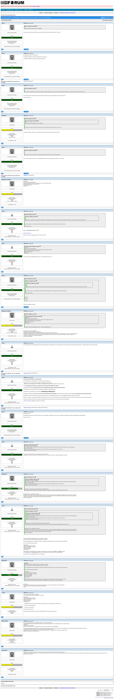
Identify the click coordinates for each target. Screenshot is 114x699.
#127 (25, 211)
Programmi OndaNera (48, 12)
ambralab (4, 115)
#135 (25, 474)
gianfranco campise (6, 179)
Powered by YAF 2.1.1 (98, 697)
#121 (25, 23)
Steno (3, 23)
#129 (25, 275)
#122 (25, 53)
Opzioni (102, 17)
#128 (25, 243)
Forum (3, 9)
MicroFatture (56, 12)
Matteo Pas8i (5, 621)
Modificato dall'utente (27, 400)
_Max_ (3, 211)
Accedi (33, 6)
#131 (25, 343)
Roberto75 (4, 474)
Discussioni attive (9, 9)
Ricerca (16, 9)
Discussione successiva (107, 20)
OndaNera (41, 12)
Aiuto (20, 9)
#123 (25, 85)
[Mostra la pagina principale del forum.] (12, 4)
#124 (25, 115)
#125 (25, 147)
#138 (25, 592)
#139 (25, 621)
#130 (25, 311)
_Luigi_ (3, 592)
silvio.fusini (4, 650)
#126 (25, 179)
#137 (25, 560)
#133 (25, 411)
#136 (25, 505)
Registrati (38, 6)
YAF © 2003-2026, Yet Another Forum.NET (107, 697)
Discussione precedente (7, 20)
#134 (25, 442)
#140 (25, 650)
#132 (25, 377)
